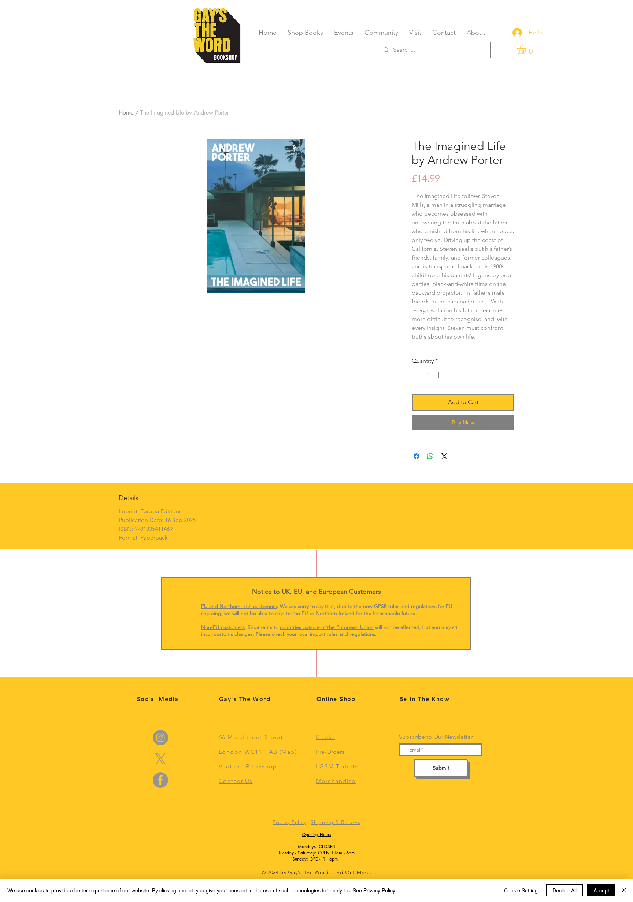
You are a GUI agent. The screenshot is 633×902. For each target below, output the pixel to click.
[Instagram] (160, 737)
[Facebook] (160, 780)
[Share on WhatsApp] (430, 456)
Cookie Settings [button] (522, 890)
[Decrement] (418, 375)
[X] (160, 759)
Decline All (564, 890)
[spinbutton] (428, 375)
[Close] (624, 890)
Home (126, 112)
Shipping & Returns (335, 822)
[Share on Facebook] (416, 456)
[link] (527, 49)
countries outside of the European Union (327, 627)
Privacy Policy (289, 822)
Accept (601, 890)
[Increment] (439, 375)
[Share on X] (444, 456)
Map (288, 751)
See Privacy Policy (374, 890)
